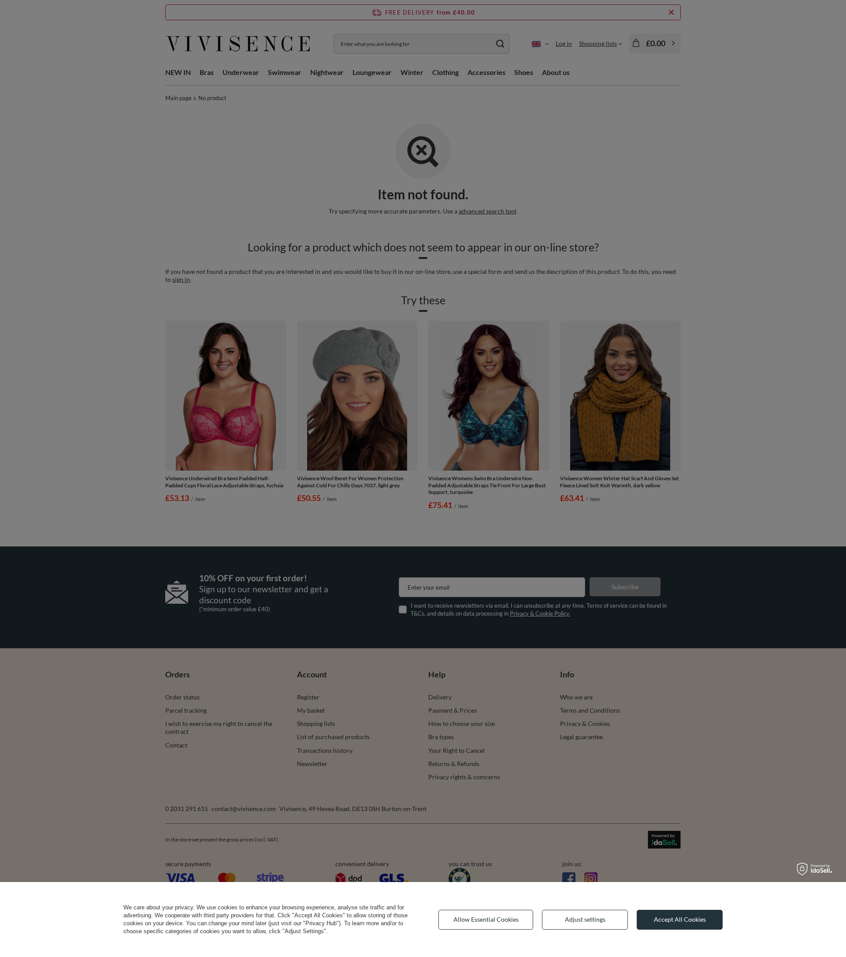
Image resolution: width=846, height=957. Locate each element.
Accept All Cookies (680, 919)
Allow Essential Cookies (486, 919)
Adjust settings (585, 919)
